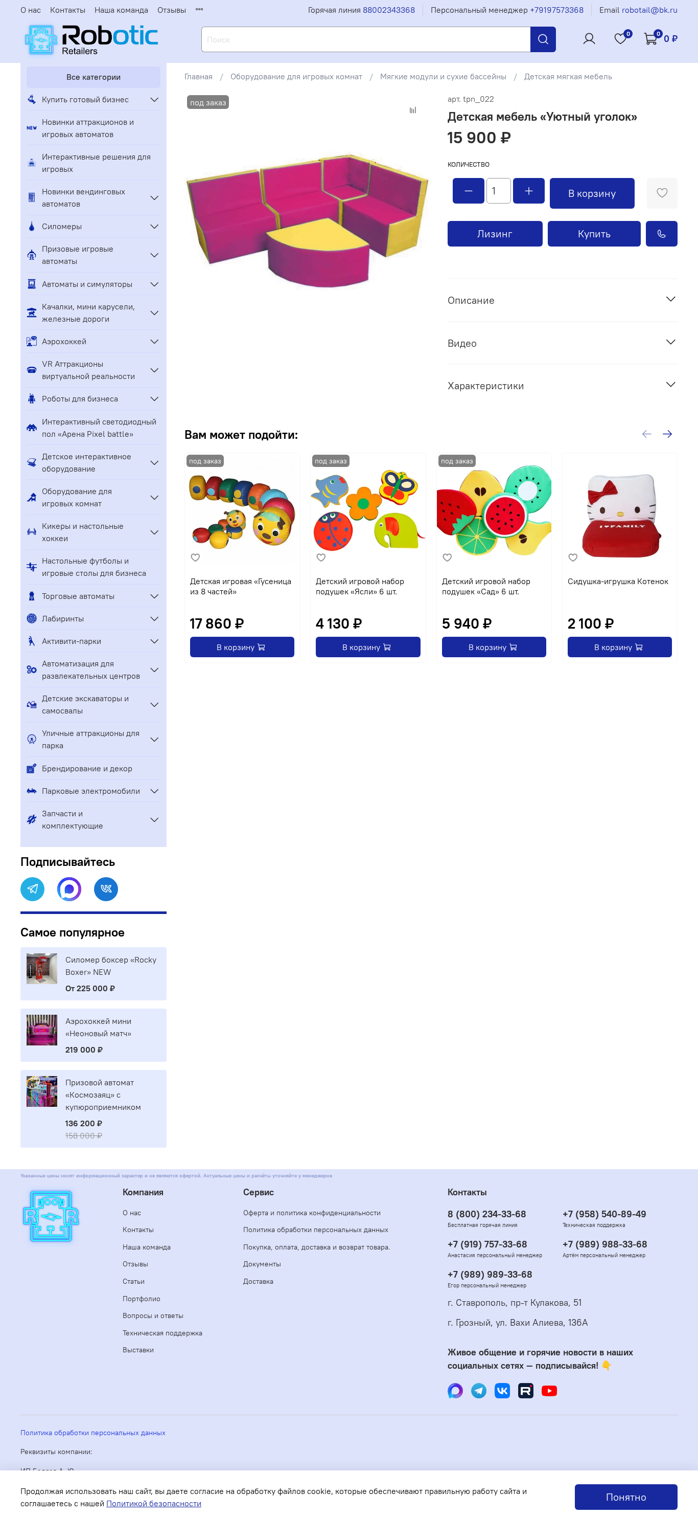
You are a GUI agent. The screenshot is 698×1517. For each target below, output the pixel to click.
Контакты (67, 10)
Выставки (138, 1349)
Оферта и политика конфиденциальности (312, 1212)
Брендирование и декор (87, 768)
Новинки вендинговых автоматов (83, 197)
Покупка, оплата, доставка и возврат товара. (316, 1247)
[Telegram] (32, 889)
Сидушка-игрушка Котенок (618, 581)
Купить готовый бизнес (85, 99)
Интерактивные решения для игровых (96, 162)
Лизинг (495, 233)
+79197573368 (557, 10)
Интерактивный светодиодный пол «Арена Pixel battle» (99, 427)
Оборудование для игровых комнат (296, 76)
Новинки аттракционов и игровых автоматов (88, 128)
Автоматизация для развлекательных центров (91, 669)
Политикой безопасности (153, 1503)
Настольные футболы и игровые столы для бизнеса (94, 566)
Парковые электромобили (91, 791)
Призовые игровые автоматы (77, 254)
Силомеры (62, 226)
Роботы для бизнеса (80, 398)
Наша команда (121, 10)
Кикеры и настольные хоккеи (83, 532)
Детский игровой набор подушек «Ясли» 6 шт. (360, 586)
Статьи (134, 1281)
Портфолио (141, 1298)
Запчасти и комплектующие (72, 819)
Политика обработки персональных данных (315, 1229)
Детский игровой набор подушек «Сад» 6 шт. (486, 586)
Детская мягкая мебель (568, 76)
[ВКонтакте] (106, 889)
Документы (262, 1263)
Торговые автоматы (78, 596)
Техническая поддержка (162, 1332)
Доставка (258, 1281)
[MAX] (69, 889)
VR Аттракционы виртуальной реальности (88, 370)
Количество (469, 164)
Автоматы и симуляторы (87, 284)
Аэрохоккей (64, 341)
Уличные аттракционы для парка (90, 739)
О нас (30, 10)
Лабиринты (63, 618)
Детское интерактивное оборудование (86, 462)
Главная (198, 76)
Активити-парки (71, 641)
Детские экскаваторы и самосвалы (85, 704)
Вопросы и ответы (153, 1315)
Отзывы (171, 10)
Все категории (93, 77)
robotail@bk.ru (650, 10)
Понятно (626, 1496)
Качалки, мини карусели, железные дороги (88, 312)
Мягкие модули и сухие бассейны (443, 76)
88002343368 (389, 10)
